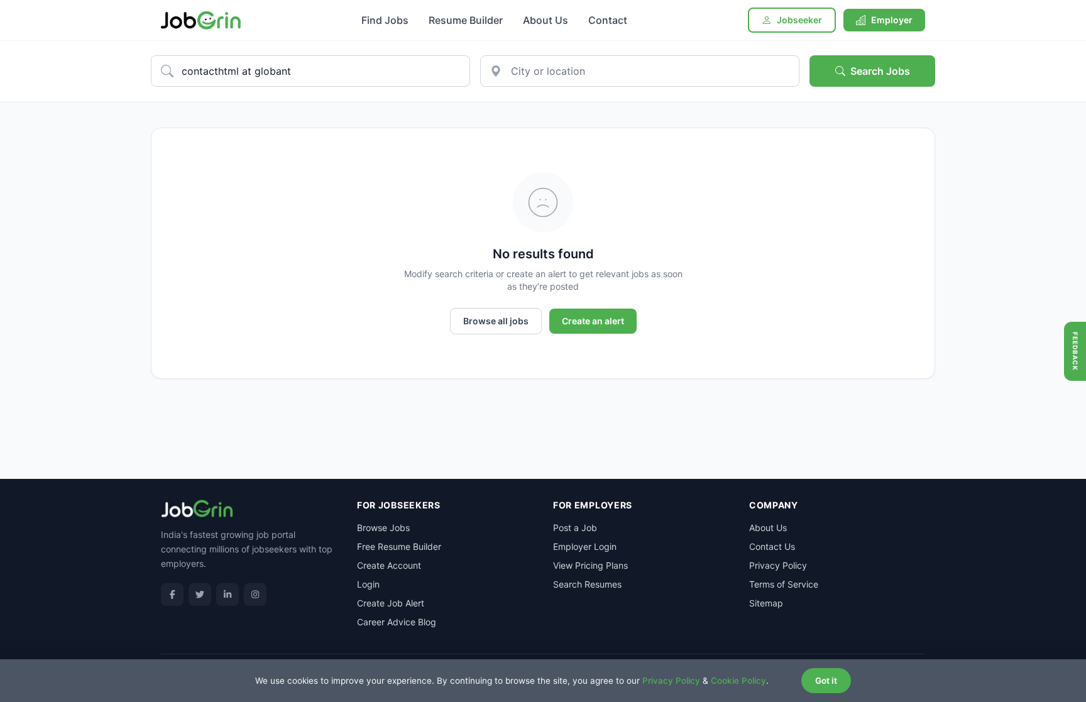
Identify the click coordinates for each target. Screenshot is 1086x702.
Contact (607, 20)
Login (368, 584)
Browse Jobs (383, 527)
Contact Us (772, 546)
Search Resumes (587, 584)
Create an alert (593, 320)
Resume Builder (466, 20)
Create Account (389, 565)
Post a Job (575, 527)
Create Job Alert (390, 603)
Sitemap (766, 603)
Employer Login (585, 546)
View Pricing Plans (590, 565)
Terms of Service (783, 584)
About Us (545, 20)
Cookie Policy (738, 681)
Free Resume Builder (399, 546)
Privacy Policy (778, 565)
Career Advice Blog (396, 622)
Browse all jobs (496, 320)
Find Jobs (385, 20)
